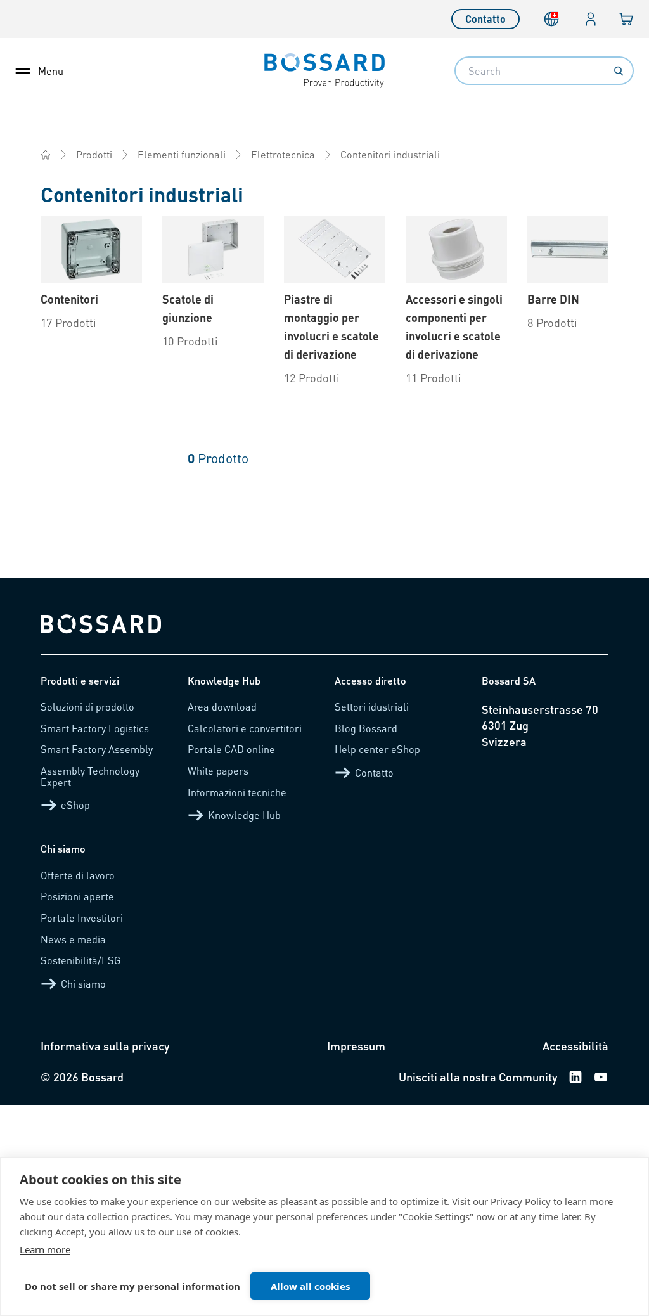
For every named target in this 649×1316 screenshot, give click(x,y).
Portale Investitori (82, 917)
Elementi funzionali (182, 154)
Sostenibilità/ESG (81, 960)
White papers (218, 770)
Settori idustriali (372, 706)
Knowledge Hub (244, 815)
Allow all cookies (310, 1286)
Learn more (45, 1249)
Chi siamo (83, 983)
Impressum (356, 1045)
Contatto (485, 18)
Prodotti (94, 154)
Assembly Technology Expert (90, 776)
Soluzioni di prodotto (87, 706)
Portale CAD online (231, 749)
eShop (75, 804)
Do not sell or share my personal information (132, 1286)
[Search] (619, 71)
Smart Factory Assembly (97, 749)
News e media (73, 939)
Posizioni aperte (77, 896)
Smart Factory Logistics (95, 728)
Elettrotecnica (283, 154)
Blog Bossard (366, 728)
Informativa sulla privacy (105, 1045)
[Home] (46, 155)
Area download (222, 706)
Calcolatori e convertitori (245, 728)
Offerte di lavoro (78, 875)
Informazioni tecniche (237, 792)
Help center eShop (377, 749)
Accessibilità (575, 1045)
